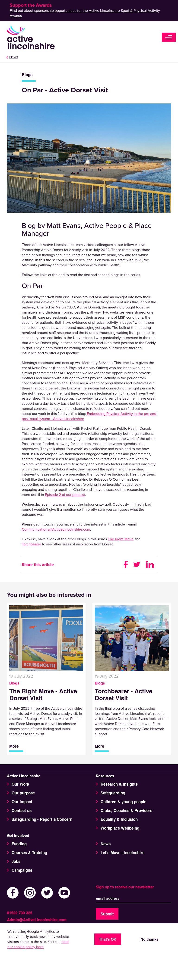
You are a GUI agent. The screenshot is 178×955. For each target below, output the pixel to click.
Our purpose (23, 793)
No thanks (149, 939)
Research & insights (119, 784)
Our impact (22, 801)
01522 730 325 (19, 912)
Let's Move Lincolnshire (122, 852)
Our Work (20, 784)
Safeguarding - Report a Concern (42, 819)
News (13, 57)
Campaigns (22, 870)
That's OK (107, 939)
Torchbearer (31, 544)
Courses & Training (29, 852)
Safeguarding (113, 793)
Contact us (22, 810)
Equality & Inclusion (119, 819)
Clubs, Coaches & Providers (126, 810)
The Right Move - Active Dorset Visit (43, 694)
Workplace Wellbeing (120, 828)
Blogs (27, 74)
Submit (107, 914)
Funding (19, 843)
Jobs (16, 861)
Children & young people (123, 801)
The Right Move (121, 539)
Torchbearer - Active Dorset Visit (123, 694)
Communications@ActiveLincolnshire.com (56, 529)
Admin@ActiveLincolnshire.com (37, 919)
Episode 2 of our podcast (65, 494)
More (14, 746)
